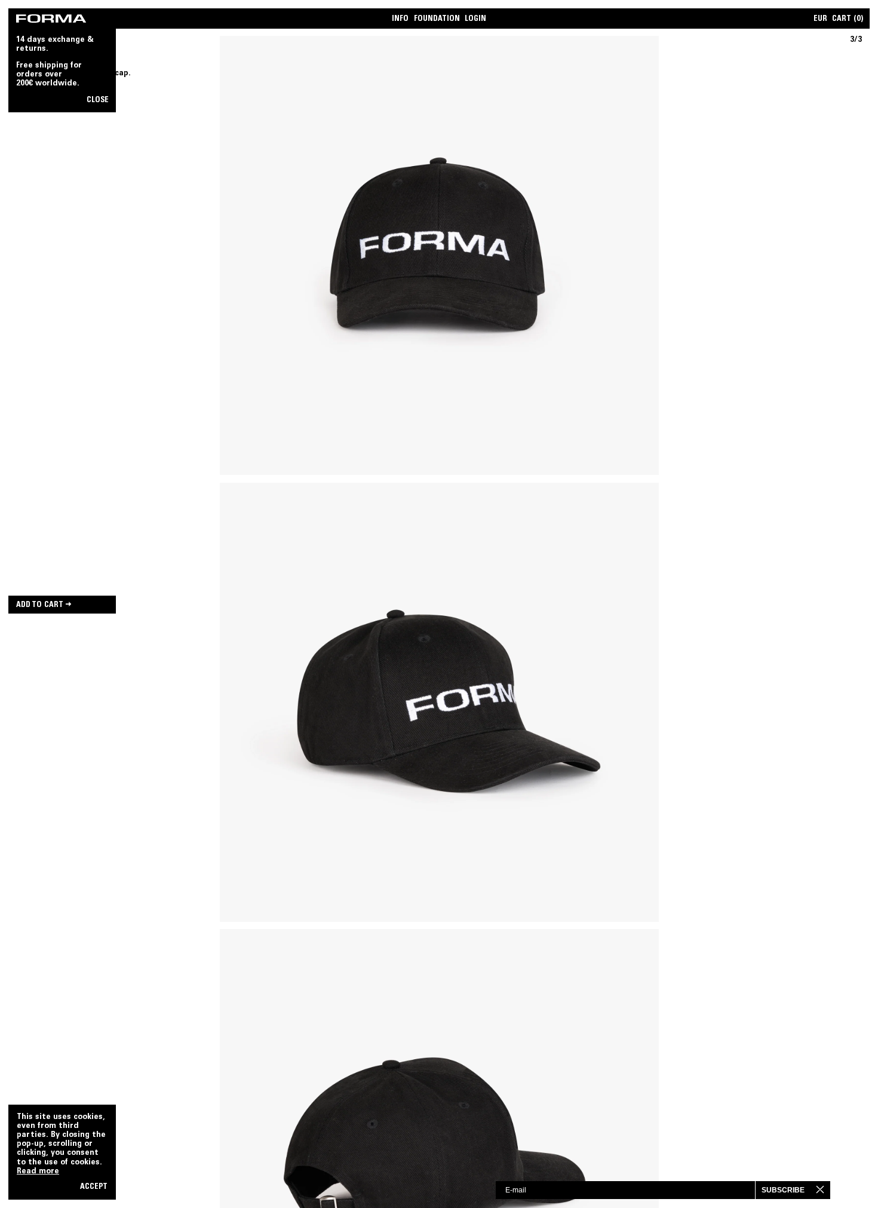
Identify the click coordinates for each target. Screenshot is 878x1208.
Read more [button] (38, 1171)
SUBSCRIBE (783, 1190)
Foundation (437, 19)
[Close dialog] (830, 1189)
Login (475, 19)
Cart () (848, 19)
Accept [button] (94, 1187)
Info (400, 19)
